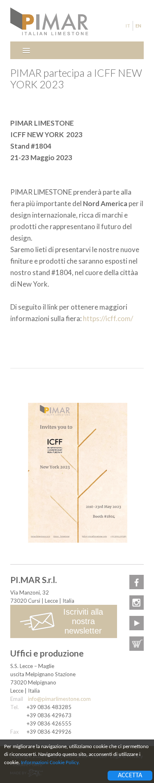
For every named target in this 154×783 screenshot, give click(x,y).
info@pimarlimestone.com (59, 699)
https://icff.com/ (108, 318)
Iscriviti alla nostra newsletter (83, 621)
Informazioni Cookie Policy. (50, 762)
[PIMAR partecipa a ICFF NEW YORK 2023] (77, 472)
